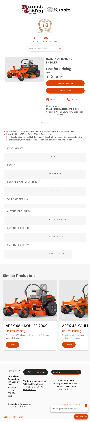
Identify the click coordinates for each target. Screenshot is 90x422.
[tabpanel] (24, 70)
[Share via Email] (57, 76)
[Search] (78, 372)
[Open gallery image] (24, 69)
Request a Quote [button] (65, 83)
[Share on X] (52, 76)
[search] (60, 48)
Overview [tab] (45, 123)
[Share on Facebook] (47, 76)
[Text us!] (81, 416)
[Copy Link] (61, 76)
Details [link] (12, 344)
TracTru (16, 406)
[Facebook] (45, 408)
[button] (35, 39)
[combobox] (45, 48)
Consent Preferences (13, 417)
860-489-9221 (29, 389)
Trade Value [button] (65, 90)
